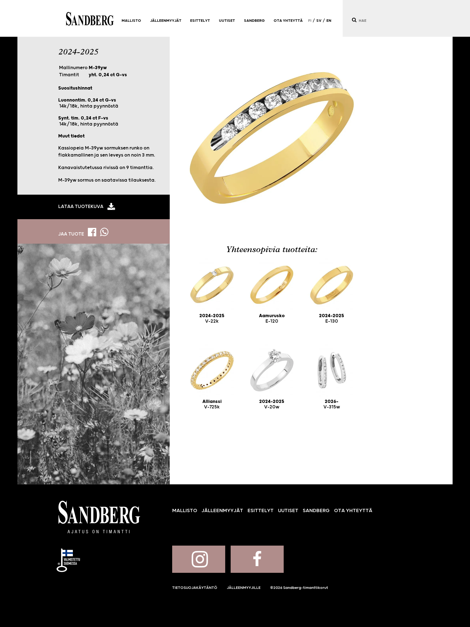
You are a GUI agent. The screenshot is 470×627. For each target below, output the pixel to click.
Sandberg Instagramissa (198, 559)
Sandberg (90, 19)
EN (328, 21)
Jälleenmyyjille (244, 588)
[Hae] (354, 20)
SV (318, 21)
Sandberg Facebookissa (257, 559)
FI (309, 21)
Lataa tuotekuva (80, 206)
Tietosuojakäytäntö (194, 588)
